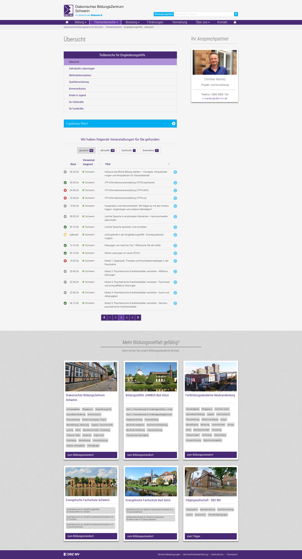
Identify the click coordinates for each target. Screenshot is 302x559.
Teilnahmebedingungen (217, 515)
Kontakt (222, 22)
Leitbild (189, 515)
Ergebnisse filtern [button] (77, 123)
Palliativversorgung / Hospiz (94, 419)
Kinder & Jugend (77, 95)
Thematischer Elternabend (137, 435)
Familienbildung (151, 419)
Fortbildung (71, 440)
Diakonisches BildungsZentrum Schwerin (83, 27)
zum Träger (193, 536)
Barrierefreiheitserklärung (195, 554)
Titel (107, 164)
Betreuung (205, 424)
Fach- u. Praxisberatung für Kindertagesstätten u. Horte (149, 409)
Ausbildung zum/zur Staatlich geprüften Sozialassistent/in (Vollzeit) (83, 510)
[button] (235, 22)
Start (73, 164)
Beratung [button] (131, 22)
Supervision (99, 435)
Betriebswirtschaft (201, 430)
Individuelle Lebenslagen (82, 68)
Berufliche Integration (135, 425)
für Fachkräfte (76, 108)
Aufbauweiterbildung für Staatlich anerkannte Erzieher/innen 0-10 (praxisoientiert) (145, 518)
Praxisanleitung (73, 419)
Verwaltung (216, 430)
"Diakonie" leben (73, 435)
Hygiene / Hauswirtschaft (102, 425)
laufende (128, 150)
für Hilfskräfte (76, 102)
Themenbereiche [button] (105, 22)
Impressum (232, 554)
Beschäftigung (192, 424)
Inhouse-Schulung (100, 440)
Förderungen (155, 22)
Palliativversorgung (210, 419)
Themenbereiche (114, 27)
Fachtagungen (93, 445)
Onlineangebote (73, 409)
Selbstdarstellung (207, 509)
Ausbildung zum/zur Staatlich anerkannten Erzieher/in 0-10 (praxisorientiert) (90, 525)
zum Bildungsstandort (80, 454)
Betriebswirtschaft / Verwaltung (96, 430)
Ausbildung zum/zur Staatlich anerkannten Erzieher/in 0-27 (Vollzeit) (90, 518)
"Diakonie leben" (192, 435)
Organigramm (192, 509)
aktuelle (107, 150)
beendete (150, 150)
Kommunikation (77, 88)
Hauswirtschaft (218, 424)
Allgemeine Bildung (134, 419)
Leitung (70, 430)
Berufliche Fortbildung (135, 430)
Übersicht (74, 61)
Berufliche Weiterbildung (157, 425)
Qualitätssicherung (79, 81)
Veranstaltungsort (89, 162)
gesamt (85, 150)
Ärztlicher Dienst (222, 409)
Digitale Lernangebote (76, 445)
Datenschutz (200, 515)
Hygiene (210, 414)
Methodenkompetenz (80, 75)
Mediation (87, 435)
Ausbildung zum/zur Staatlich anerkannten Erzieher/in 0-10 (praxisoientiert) (149, 510)
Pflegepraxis (87, 409)
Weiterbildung (84, 440)
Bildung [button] (79, 22)
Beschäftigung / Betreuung (78, 425)
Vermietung (179, 22)
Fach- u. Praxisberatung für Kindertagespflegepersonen (149, 414)
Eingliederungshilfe (103, 409)
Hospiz (223, 419)
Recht (78, 430)
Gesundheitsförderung (76, 414)
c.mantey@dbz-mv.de (214, 98)
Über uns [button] (201, 22)
